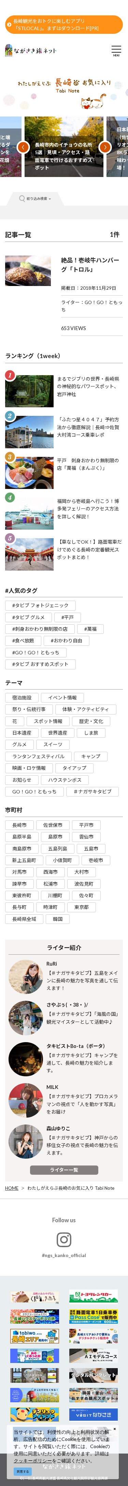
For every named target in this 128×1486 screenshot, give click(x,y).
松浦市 (50, 884)
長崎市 (19, 825)
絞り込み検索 (37, 198)
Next (105, 147)
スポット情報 (48, 721)
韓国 (57, 919)
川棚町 (55, 895)
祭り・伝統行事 (29, 709)
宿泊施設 (21, 697)
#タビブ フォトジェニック (40, 605)
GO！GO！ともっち (34, 791)
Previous (23, 147)
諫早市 (19, 884)
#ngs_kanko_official (64, 1255)
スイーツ (52, 744)
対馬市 (19, 872)
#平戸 (67, 617)
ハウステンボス (65, 780)
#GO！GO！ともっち (35, 652)
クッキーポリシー (33, 1460)
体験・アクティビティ (85, 709)
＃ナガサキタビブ (92, 791)
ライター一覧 (64, 1170)
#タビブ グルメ (28, 617)
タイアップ (74, 768)
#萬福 (90, 629)
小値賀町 (62, 860)
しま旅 (91, 733)
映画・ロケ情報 (29, 768)
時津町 (50, 907)
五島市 (91, 848)
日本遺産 (21, 733)
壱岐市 (96, 860)
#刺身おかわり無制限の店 (40, 629)
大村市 (81, 872)
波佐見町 (84, 884)
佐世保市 (52, 825)
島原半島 (21, 837)
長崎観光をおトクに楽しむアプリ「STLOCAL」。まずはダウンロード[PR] (56, 24)
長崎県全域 (24, 919)
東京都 (81, 907)
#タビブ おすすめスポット (40, 664)
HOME (11, 1188)
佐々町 (86, 895)
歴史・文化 (91, 721)
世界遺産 (57, 733)
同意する (23, 1471)
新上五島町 (24, 860)
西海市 (50, 872)
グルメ (19, 744)
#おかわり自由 (66, 640)
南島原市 (21, 848)
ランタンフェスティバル (38, 756)
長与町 (19, 907)
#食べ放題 (23, 640)
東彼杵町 (21, 895)
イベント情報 (62, 697)
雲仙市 (86, 837)
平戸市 (86, 825)
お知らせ (21, 780)
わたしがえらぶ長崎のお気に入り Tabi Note (70, 1188)
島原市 (55, 837)
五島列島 (57, 848)
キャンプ (90, 756)
